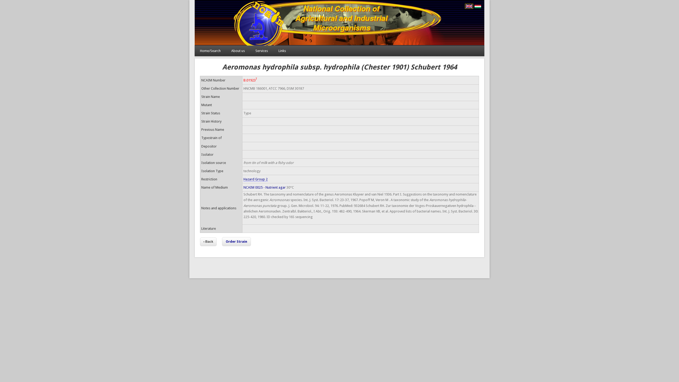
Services (261, 51)
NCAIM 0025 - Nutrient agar (264, 187)
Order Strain (236, 242)
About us (238, 51)
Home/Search (210, 51)
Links (282, 51)
